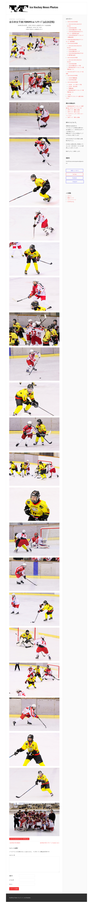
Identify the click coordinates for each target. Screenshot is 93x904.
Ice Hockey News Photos (44, 7)
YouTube (74, 174)
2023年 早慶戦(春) (73, 78)
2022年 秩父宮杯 (72, 63)
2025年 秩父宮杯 (73, 86)
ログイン (69, 196)
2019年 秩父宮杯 (72, 49)
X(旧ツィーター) (74, 170)
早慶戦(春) (71, 88)
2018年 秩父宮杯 (73, 27)
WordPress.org (70, 201)
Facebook (74, 178)
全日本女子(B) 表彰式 (15, 842)
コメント (12, 855)
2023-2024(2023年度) (72, 75)
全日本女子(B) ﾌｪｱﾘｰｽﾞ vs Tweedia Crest (49, 842)
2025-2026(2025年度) (72, 82)
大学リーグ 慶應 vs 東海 (73, 110)
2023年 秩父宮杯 (72, 79)
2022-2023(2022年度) (72, 57)
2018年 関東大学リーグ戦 (75, 29)
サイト (10, 884)
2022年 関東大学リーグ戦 (75, 65)
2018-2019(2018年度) (72, 21)
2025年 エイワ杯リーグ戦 (75, 84)
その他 (69, 94)
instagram (75, 181)
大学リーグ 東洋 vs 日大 (73, 111)
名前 (11, 875)
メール (11, 880)
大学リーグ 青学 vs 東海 (73, 117)
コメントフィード (71, 199)
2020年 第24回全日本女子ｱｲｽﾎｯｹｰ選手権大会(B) (19, 838)
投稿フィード (70, 197)
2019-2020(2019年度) (72, 43)
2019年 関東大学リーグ (74, 51)
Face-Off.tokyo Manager (20, 19)
